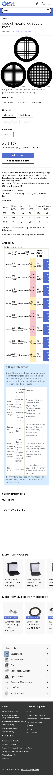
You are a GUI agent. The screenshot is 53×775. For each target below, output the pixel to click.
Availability (8, 243)
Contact (29, 729)
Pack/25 (8, 134)
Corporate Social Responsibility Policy (11, 716)
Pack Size (7, 129)
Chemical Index (9, 744)
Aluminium (9, 115)
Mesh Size (7, 97)
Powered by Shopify (30, 769)
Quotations (8, 500)
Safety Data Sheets (10, 741)
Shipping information (13, 494)
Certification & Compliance (38, 719)
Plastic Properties (9, 755)
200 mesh (22, 102)
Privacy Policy (8, 725)
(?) (32, 280)
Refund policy (8, 732)
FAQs (28, 711)
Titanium (26, 122)
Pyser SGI (23, 554)
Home (4, 19)
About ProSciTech (10, 711)
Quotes (29, 726)
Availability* (37, 253)
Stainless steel (10, 122)
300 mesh (37, 102)
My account (31, 733)
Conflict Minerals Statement (14, 721)
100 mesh (8, 102)
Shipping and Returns (35, 715)
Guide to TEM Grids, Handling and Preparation (23, 234)
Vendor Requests (34, 722)
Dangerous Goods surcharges (15, 751)
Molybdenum (25, 115)
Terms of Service (9, 728)
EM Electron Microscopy (32, 597)
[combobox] (26, 10)
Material (6, 110)
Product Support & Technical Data (17, 748)
